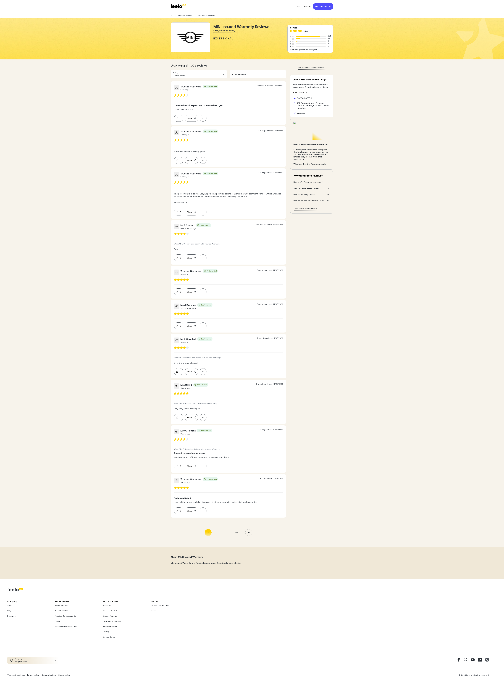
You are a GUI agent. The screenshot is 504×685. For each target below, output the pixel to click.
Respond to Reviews (112, 621)
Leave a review (61, 605)
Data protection (49, 675)
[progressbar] (308, 36)
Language (19, 659)
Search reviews (303, 6)
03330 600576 (304, 98)
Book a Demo (109, 637)
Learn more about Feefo (305, 208)
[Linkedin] (480, 660)
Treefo (58, 621)
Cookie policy (64, 675)
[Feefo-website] (178, 6)
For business (321, 6)
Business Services (185, 15)
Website (301, 113)
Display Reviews (110, 616)
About (10, 605)
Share (189, 118)
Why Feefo (12, 611)
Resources (11, 616)
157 (236, 532)
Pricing (106, 632)
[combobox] (199, 74)
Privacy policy (33, 675)
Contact (154, 611)
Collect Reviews (110, 611)
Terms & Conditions (16, 675)
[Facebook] (458, 660)
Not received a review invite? (312, 67)
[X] (465, 660)
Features (107, 605)
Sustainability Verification (66, 626)
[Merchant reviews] (190, 37)
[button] (199, 74)
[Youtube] (473, 660)
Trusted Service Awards (65, 616)
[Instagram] (487, 660)
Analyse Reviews (110, 626)
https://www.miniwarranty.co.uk (226, 31)
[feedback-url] (181, 95)
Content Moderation (160, 605)
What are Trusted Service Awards (309, 164)
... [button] (227, 532)
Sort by (175, 73)
